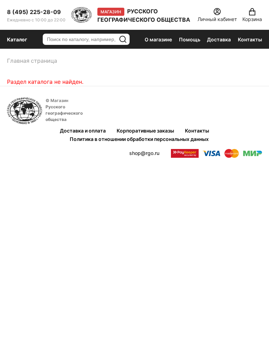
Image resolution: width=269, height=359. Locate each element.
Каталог (17, 39)
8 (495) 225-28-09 (34, 11)
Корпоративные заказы (145, 131)
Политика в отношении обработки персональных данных (139, 139)
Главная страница (32, 60)
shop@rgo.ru (144, 153)
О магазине (158, 39)
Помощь (189, 39)
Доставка (219, 39)
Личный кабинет (217, 19)
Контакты (250, 39)
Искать (123, 39)
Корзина (252, 19)
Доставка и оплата (83, 131)
